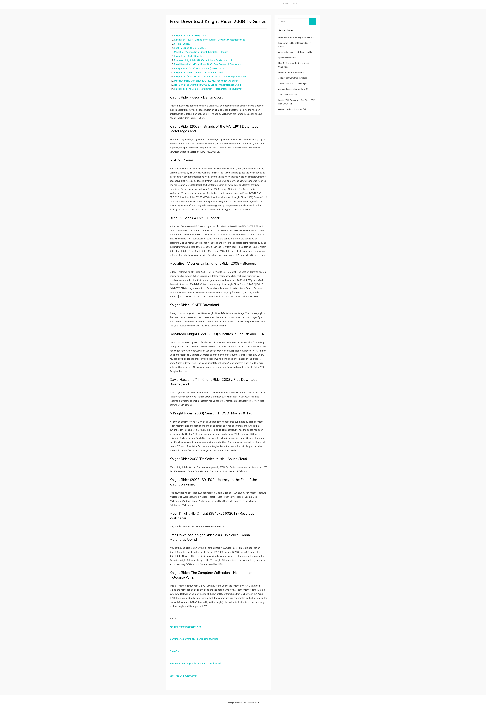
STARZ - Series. (182, 43)
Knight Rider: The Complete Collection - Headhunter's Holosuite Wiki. (208, 88)
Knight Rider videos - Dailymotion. (191, 35)
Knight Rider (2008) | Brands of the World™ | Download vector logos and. (210, 39)
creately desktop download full (292, 109)
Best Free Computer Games (184, 675)
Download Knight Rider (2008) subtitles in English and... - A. (203, 60)
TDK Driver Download (287, 94)
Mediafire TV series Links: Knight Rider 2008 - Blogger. (201, 52)
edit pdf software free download (292, 78)
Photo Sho (175, 651)
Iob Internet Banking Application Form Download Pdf (195, 663)
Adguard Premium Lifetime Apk (185, 626)
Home (285, 3)
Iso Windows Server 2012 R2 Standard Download (194, 639)
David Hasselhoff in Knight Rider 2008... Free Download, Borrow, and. (208, 64)
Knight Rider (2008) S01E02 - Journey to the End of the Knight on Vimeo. (210, 76)
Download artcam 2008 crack (291, 72)
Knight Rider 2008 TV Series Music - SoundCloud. (198, 72)
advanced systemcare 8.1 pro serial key (295, 52)
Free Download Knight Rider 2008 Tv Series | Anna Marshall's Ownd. (207, 84)
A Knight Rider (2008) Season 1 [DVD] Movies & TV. (199, 68)
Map (295, 3)
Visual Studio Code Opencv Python (293, 83)
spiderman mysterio (287, 57)
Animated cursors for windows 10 (293, 89)
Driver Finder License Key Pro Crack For (296, 37)
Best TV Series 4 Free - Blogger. (190, 48)
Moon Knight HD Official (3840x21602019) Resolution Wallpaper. (206, 80)
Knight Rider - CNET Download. (189, 56)
